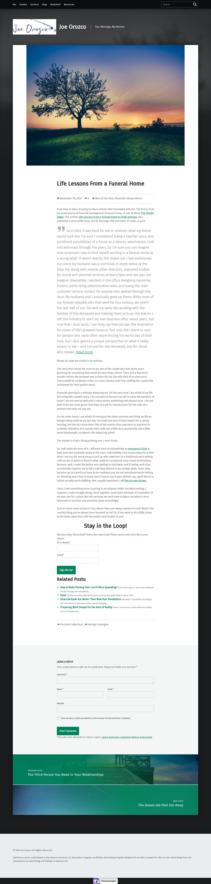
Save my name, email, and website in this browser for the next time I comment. (96, 718)
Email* (60, 555)
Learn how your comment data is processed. (127, 737)
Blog (44, 4)
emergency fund (137, 448)
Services (34, 4)
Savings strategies (98, 624)
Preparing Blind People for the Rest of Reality (86, 607)
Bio (14, 4)
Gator (63, 595)
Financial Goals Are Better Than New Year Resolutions (90, 599)
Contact (23, 4)
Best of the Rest (104, 198)
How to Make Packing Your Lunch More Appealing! (88, 587)
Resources (69, 4)
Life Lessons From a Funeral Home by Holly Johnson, (108, 217)
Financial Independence (128, 198)
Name (60, 689)
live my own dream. (136, 480)
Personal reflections (71, 624)
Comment (62, 674)
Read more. (84, 352)
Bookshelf (55, 4)
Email (111, 689)
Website (60, 703)
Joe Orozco (72, 26)
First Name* (63, 542)
